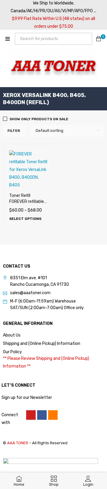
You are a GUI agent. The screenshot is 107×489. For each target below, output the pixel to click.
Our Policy (12, 351)
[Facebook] (42, 415)
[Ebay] (53, 415)
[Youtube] (31, 415)
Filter (13, 131)
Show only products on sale (39, 119)
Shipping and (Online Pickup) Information (41, 343)
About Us (12, 335)
